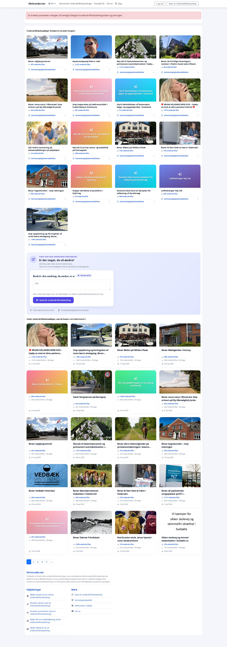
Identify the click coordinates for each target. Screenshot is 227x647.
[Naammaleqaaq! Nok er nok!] (91, 54)
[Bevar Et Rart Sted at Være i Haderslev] (179, 140)
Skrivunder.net (36, 3)
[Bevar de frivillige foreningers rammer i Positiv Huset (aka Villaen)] (179, 55)
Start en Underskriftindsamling (182, 4)
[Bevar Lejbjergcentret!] (47, 54)
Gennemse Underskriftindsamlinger (75, 3)
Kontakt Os (99, 3)
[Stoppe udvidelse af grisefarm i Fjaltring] (91, 185)
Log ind (159, 4)
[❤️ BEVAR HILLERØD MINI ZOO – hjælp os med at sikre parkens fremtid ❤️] (179, 98)
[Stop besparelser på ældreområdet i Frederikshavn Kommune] (91, 98)
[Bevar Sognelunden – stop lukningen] (47, 183)
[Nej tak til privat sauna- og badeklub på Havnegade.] (91, 142)
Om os (110, 3)
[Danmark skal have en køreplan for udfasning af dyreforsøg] (135, 185)
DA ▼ (53, 3)
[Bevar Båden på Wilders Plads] (135, 140)
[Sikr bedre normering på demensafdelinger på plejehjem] (47, 142)
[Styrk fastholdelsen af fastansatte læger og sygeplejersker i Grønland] (135, 98)
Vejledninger (34, 589)
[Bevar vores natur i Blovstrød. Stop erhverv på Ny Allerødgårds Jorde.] (47, 98)
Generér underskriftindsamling (55, 300)
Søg (120, 3)
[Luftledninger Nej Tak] (179, 183)
